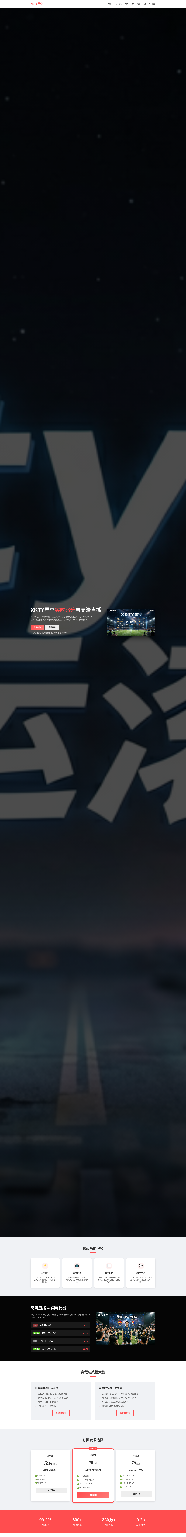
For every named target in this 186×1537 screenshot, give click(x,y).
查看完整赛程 (61, 1413)
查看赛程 (52, 627)
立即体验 (37, 627)
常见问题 (152, 4)
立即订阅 (93, 1495)
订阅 (127, 4)
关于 (144, 4)
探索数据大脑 (125, 1413)
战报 (138, 4)
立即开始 (51, 1490)
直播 (115, 4)
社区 (132, 4)
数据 (121, 4)
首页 (109, 4)
